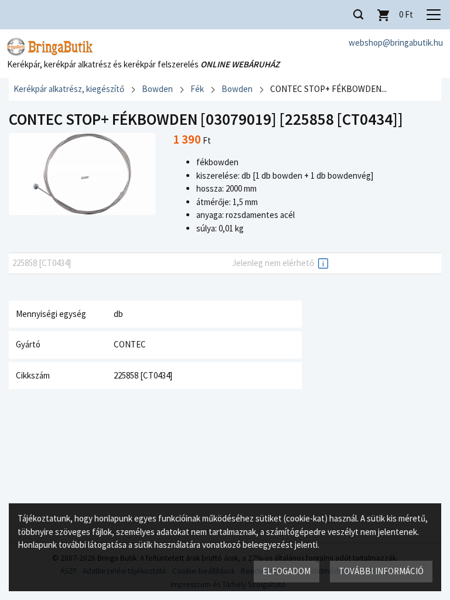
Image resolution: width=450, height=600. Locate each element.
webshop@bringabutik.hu (396, 42)
